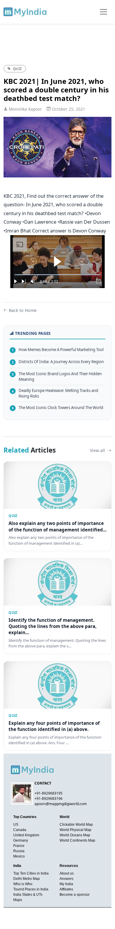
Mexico (19, 856)
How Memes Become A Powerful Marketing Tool (58, 349)
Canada (19, 830)
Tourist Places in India (30, 889)
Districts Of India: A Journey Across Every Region (58, 361)
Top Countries (25, 817)
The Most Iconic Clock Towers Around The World (57, 407)
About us (67, 873)
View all (98, 450)
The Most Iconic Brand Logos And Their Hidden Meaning (57, 376)
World (64, 817)
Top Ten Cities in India (31, 873)
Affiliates (66, 889)
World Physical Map (75, 830)
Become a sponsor (75, 895)
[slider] (57, 274)
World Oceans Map (75, 835)
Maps (17, 900)
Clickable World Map (76, 824)
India (17, 866)
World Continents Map (77, 840)
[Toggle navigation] (103, 11)
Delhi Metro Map (26, 879)
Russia (18, 851)
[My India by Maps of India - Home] (25, 12)
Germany (20, 840)
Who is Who (22, 884)
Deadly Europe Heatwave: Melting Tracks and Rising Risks (55, 393)
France (18, 846)
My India (66, 884)
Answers (66, 879)
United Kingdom (26, 835)
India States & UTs (27, 895)
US (15, 824)
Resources (69, 866)
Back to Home (23, 310)
